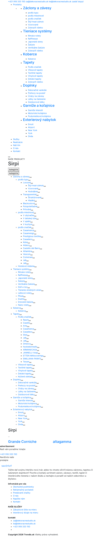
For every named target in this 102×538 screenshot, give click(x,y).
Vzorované (33, 24)
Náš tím (16, 145)
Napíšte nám (19, 498)
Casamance (28, 230)
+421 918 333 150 (16, 1)
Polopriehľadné (30, 206)
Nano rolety (23, 305)
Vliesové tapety (35, 70)
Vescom (26, 254)
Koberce (30, 54)
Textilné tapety (35, 73)
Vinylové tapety (35, 76)
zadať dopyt (78, 1)
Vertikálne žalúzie (36, 47)
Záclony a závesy (37, 8)
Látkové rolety (25, 293)
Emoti (30, 124)
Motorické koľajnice (37, 113)
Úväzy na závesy (36, 96)
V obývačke (28, 215)
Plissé (20, 296)
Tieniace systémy (37, 31)
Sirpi (25, 334)
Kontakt (16, 151)
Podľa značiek (34, 67)
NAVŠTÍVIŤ (7, 466)
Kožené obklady (25, 376)
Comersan (28, 257)
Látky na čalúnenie (37, 99)
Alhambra (27, 251)
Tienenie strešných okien (29, 290)
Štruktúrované (34, 197)
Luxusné (27, 182)
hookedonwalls (30, 346)
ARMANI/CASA (30, 349)
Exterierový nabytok (39, 120)
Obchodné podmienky (23, 487)
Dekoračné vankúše (37, 90)
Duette (21, 299)
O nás (15, 148)
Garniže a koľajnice (38, 105)
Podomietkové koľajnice (39, 116)
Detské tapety (34, 79)
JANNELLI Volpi (30, 352)
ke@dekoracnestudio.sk (60, 1)
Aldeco (26, 245)
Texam (26, 361)
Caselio (26, 323)
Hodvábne (33, 191)
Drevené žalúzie (25, 302)
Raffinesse (33, 38)
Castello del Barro (31, 248)
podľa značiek (34, 18)
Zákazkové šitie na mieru (25, 509)
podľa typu (33, 12)
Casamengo (28, 233)
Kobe (25, 242)
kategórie (13, 169)
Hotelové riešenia (26, 266)
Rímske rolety (34, 35)
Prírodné (27, 209)
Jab (24, 260)
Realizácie (18, 142)
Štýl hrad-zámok (36, 21)
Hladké (31, 200)
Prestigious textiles (32, 236)
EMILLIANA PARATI (32, 358)
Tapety (28, 62)
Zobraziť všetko (35, 27)
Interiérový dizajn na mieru (25, 512)
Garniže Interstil (35, 110)
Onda (30, 136)
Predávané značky (21, 492)
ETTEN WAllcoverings (33, 355)
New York (32, 130)
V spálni (26, 221)
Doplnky (30, 85)
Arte (25, 326)
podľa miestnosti (36, 15)
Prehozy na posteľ (36, 93)
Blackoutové (29, 203)
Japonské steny (35, 41)
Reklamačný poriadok (23, 489)
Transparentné (29, 194)
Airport (31, 127)
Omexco (27, 343)
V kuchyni (27, 224)
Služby (16, 139)
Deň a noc (23, 287)
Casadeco (27, 239)
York (30, 133)
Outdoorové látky (36, 102)
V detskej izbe (29, 218)
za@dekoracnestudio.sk (37, 1)
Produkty (17, 4)
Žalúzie (31, 44)
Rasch (26, 320)
